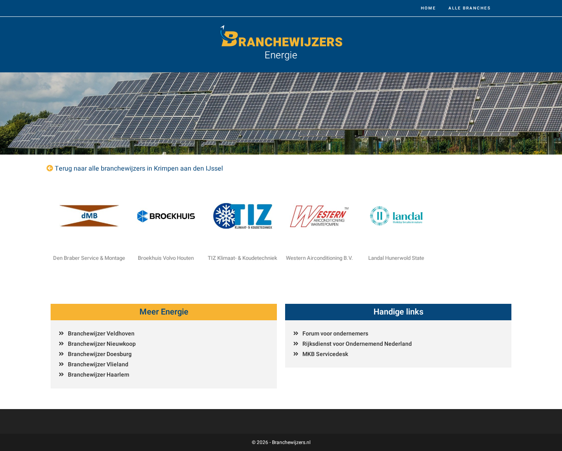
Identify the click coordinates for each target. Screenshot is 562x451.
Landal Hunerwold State (396, 258)
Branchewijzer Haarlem (98, 374)
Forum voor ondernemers (335, 333)
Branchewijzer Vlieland (98, 364)
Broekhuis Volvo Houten (166, 258)
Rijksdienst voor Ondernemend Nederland (357, 344)
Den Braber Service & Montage (89, 258)
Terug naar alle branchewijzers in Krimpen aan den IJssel (139, 168)
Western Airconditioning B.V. (319, 258)
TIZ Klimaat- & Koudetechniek (242, 258)
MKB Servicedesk (325, 354)
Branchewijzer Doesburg (100, 354)
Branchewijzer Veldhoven (101, 333)
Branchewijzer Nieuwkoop (102, 344)
